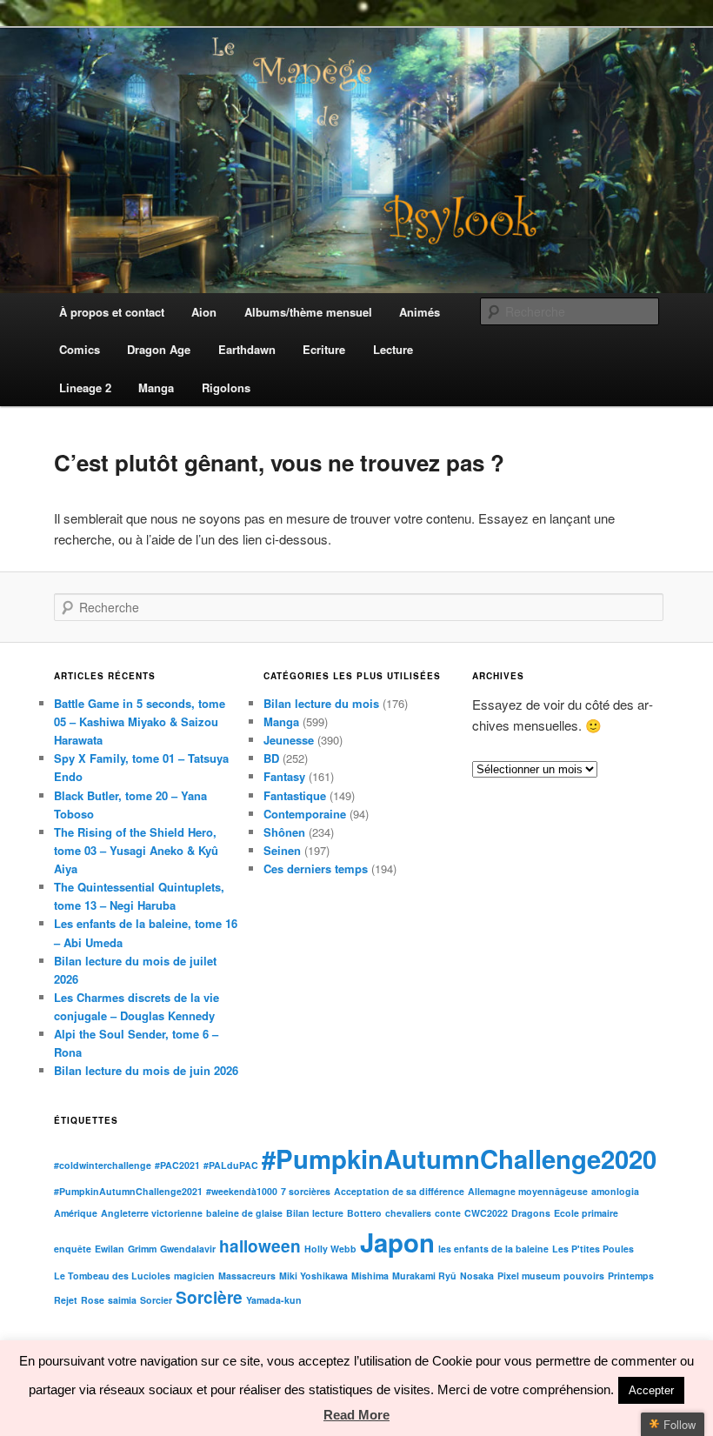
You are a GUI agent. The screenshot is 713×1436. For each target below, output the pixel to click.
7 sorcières (305, 1191)
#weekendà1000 (241, 1191)
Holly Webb (330, 1248)
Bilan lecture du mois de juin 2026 (146, 1070)
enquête (72, 1248)
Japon (397, 1242)
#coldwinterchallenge (102, 1165)
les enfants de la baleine (493, 1248)
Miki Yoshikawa (313, 1275)
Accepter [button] (651, 1390)
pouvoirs (583, 1275)
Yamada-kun (274, 1299)
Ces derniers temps (315, 868)
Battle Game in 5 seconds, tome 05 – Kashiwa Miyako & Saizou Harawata (139, 721)
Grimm (142, 1248)
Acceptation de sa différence (399, 1191)
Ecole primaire (586, 1212)
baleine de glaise (244, 1212)
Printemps (631, 1275)
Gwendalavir (188, 1248)
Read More (356, 1414)
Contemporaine (304, 813)
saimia (122, 1299)
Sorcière (209, 1297)
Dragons (530, 1212)
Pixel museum (528, 1275)
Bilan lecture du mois (321, 703)
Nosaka (477, 1275)
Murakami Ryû (424, 1275)
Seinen (282, 850)
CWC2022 (486, 1212)
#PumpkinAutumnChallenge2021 (128, 1191)
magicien (194, 1275)
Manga (281, 721)
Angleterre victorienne (152, 1212)
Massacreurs (247, 1275)
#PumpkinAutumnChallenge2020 (459, 1158)
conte (448, 1212)
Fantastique (294, 795)
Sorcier (156, 1299)
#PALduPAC (230, 1165)
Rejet (65, 1299)
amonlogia (615, 1191)
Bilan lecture (314, 1212)
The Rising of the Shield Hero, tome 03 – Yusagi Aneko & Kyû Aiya (136, 850)
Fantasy (284, 776)
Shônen (284, 832)
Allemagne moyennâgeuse (528, 1191)
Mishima (370, 1275)
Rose (92, 1299)
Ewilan (109, 1248)
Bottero (364, 1212)
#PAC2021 (177, 1165)
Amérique (75, 1212)
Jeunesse (288, 739)
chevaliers (408, 1212)
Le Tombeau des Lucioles (112, 1275)
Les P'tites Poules (593, 1248)
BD (271, 758)
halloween (260, 1246)
